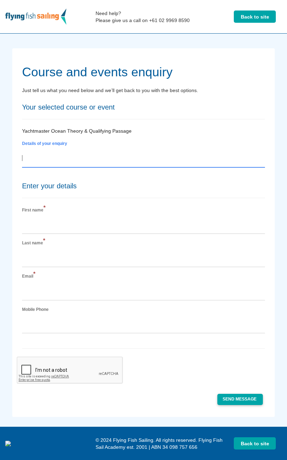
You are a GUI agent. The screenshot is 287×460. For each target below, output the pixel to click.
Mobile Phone (35, 309)
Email (28, 276)
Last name (33, 242)
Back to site (255, 17)
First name (34, 209)
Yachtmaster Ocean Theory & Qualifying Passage (77, 131)
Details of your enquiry (44, 143)
